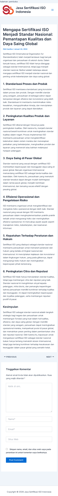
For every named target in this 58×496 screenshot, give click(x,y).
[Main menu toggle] (52, 10)
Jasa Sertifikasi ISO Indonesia (31, 10)
